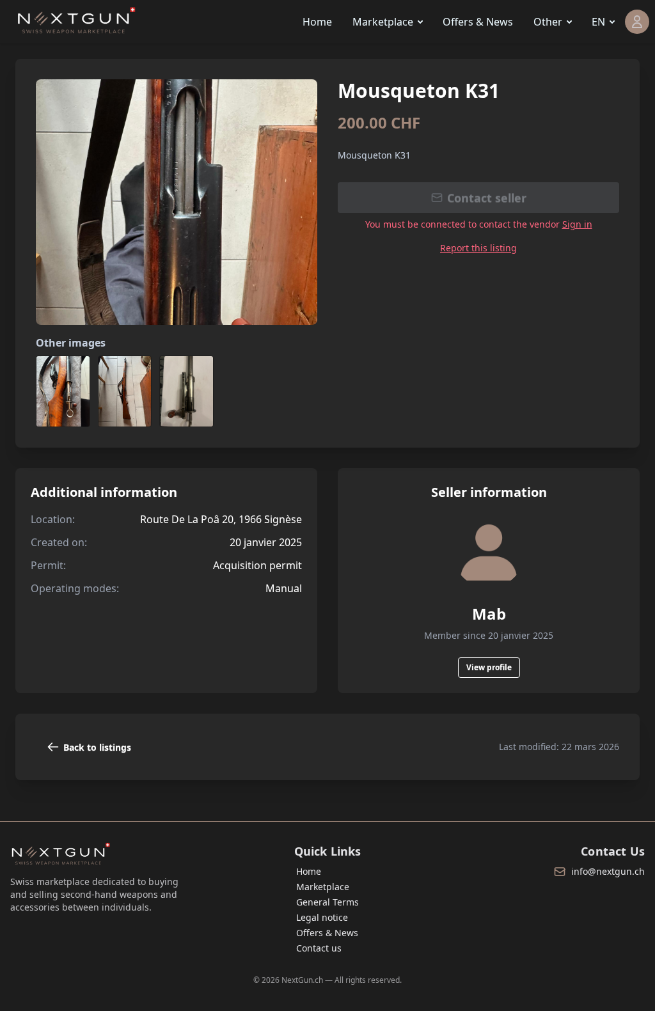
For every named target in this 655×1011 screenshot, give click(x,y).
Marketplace (382, 22)
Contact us (319, 948)
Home (317, 22)
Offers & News (478, 22)
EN (598, 22)
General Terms (327, 902)
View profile (489, 667)
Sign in (577, 224)
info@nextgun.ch (608, 871)
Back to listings (97, 747)
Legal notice (322, 917)
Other (547, 22)
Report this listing (478, 248)
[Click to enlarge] (176, 202)
